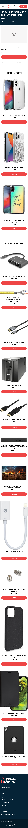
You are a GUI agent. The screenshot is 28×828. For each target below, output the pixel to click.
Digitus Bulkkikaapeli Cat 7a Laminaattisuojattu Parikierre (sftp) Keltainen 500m (14, 299)
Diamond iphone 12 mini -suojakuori (14, 168)
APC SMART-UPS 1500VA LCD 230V (14, 385)
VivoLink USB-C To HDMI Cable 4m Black (14, 342)
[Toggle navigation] (2, 6)
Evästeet (19, 824)
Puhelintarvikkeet (7, 21)
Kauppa (23, 6)
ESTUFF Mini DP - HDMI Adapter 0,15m (14, 552)
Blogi (4, 805)
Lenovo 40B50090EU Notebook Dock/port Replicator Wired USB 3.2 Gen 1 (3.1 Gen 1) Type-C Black (14, 446)
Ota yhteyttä (13, 824)
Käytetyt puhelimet (8, 800)
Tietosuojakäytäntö (11, 825)
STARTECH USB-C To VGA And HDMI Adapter (14, 276)
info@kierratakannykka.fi (6, 1)
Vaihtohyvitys (6, 802)
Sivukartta (19, 825)
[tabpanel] (14, 34)
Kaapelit (15, 21)
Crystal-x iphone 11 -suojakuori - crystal (14, 115)
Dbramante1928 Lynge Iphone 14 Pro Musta (14, 713)
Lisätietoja (14, 57)
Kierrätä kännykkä (7, 797)
